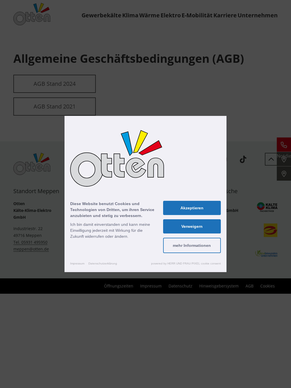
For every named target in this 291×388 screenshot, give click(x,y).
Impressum (77, 263)
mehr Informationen (192, 245)
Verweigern (192, 226)
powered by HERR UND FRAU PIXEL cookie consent (186, 263)
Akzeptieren (191, 208)
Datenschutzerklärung (102, 263)
